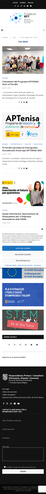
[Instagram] (21, 6)
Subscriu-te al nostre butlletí (14, 357)
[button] (42, 229)
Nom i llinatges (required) (11, 420)
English (30, 2)
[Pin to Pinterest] (24, 102)
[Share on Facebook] (19, 102)
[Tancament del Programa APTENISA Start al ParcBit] (23, 60)
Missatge (5, 447)
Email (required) (8, 429)
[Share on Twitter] (21, 102)
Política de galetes (11, 265)
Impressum (37, 265)
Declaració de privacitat (25, 265)
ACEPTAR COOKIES (23, 248)
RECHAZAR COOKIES (23, 254)
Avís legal (5, 389)
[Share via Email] (26, 102)
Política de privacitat (9, 392)
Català (15, 2)
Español (23, 2)
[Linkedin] (24, 6)
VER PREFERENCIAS (23, 260)
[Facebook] (9, 345)
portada (5, 37)
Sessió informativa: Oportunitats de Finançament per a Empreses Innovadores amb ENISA (20, 216)
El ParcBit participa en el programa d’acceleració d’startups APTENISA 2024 (22, 149)
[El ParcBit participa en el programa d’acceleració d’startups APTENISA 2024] (23, 126)
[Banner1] (23, 272)
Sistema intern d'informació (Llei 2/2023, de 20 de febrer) (22, 397)
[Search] (44, 30)
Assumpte (6, 438)
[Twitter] (18, 6)
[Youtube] (30, 6)
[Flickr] (27, 6)
